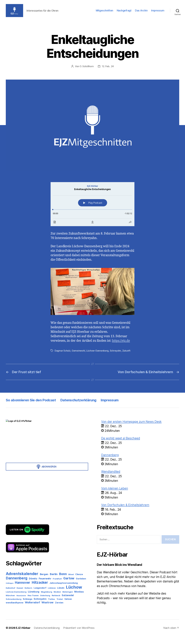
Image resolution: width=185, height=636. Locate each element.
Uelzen (68, 599)
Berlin (54, 574)
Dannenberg (16, 578)
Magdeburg (46, 592)
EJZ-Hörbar (23, 627)
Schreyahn (115, 350)
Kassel (20, 588)
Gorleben (81, 578)
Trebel (60, 599)
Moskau (79, 591)
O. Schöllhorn (87, 66)
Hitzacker (40, 582)
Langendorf (40, 587)
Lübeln (60, 587)
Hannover (22, 582)
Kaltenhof (10, 588)
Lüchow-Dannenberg (97, 350)
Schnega (27, 599)
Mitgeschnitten (104, 10)
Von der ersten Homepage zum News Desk (131, 421)
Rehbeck (56, 595)
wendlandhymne (14, 602)
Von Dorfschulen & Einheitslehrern (125, 505)
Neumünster (21, 596)
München (10, 595)
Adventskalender (22, 573)
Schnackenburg (13, 599)
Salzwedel (68, 595)
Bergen (44, 574)
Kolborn (28, 588)
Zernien (59, 602)
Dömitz (33, 578)
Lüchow (74, 587)
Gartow (68, 578)
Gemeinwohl (78, 350)
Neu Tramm (33, 595)
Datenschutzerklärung (78, 400)
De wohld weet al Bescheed (120, 438)
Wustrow (47, 602)
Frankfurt (57, 579)
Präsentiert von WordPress (78, 627)
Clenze (79, 574)
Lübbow (52, 588)
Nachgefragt (124, 10)
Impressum (157, 10)
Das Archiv (141, 10)
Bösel (71, 574)
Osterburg (45, 595)
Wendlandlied (110, 471)
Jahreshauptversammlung (63, 583)
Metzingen (67, 592)
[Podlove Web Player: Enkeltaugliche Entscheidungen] (92, 204)
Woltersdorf (32, 602)
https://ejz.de (121, 341)
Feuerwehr (45, 578)
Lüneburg (33, 591)
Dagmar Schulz (63, 350)
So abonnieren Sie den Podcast (31, 400)
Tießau (51, 599)
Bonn (63, 574)
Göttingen (9, 583)
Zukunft (126, 350)
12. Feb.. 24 (108, 66)
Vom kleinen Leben (114, 488)
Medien (57, 592)
